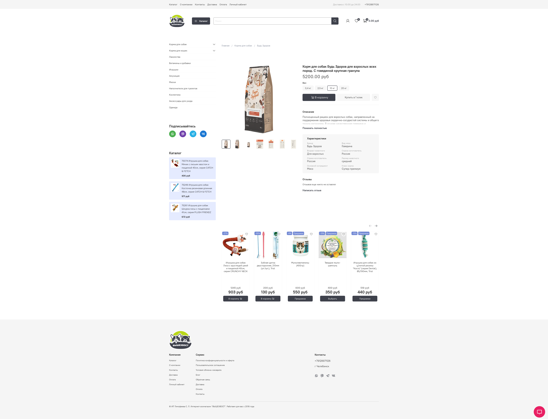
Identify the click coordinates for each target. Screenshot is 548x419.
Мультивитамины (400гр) (300, 264)
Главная (225, 45)
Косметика (174, 94)
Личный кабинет (238, 4)
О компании (186, 4)
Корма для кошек (178, 50)
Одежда (173, 107)
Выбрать (332, 298)
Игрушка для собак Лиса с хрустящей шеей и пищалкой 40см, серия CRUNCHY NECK (235, 267)
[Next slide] (293, 99)
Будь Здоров (263, 45)
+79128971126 (372, 4)
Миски (172, 82)
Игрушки (173, 69)
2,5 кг (320, 88)
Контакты (200, 4)
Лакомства (174, 56)
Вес (304, 83)
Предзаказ (300, 298)
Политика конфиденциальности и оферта (215, 360)
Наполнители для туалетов (183, 88)
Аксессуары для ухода (180, 101)
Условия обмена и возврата (208, 370)
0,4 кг (308, 88)
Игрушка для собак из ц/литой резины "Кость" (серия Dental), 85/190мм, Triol (365, 267)
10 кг (332, 88)
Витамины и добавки (180, 63)
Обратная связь (203, 379)
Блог (198, 375)
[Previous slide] (226, 99)
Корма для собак (243, 45)
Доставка (212, 4)
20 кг (344, 88)
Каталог (173, 4)
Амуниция (174, 75)
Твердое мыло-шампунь (332, 264)
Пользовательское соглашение (210, 365)
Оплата (223, 4)
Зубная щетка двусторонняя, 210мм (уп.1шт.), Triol (268, 265)
